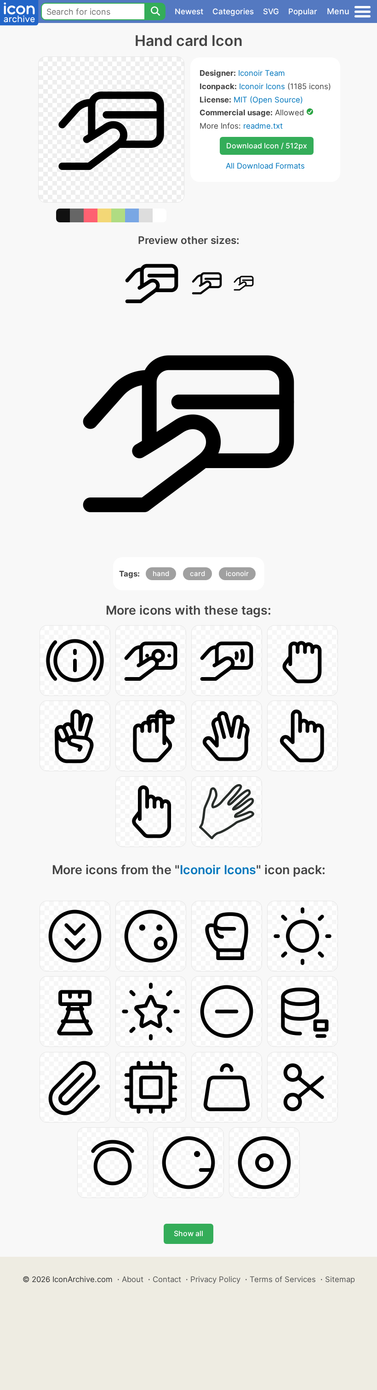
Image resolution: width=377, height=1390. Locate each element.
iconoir (237, 573)
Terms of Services (283, 1279)
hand (161, 573)
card (197, 573)
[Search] (155, 11)
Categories (233, 11)
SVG (271, 11)
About (132, 1279)
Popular (302, 11)
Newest (189, 11)
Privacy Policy (215, 1279)
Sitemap (340, 1279)
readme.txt (263, 125)
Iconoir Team (261, 73)
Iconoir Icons (262, 86)
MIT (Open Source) (268, 99)
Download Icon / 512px (266, 145)
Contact (167, 1279)
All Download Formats (265, 165)
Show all (188, 1233)
